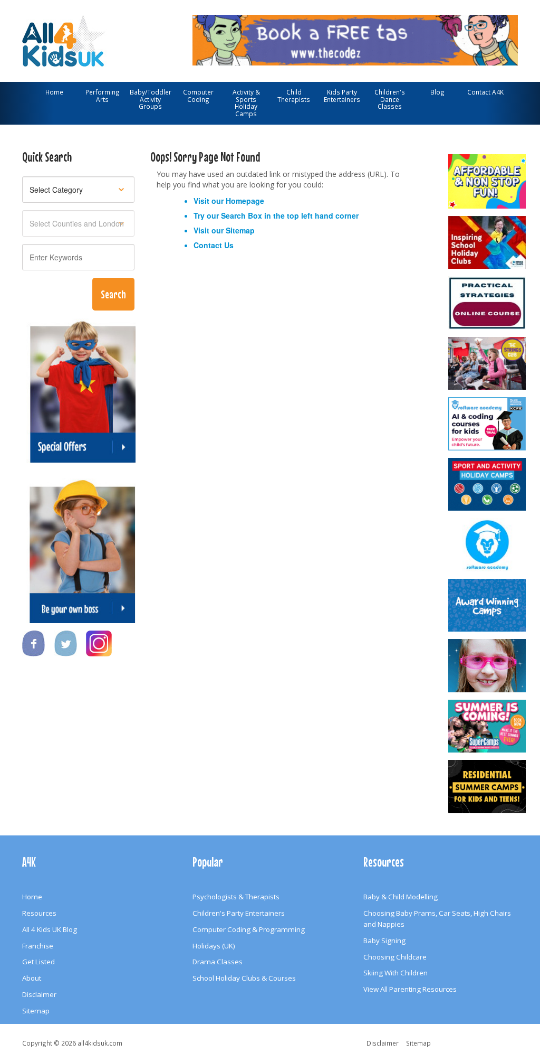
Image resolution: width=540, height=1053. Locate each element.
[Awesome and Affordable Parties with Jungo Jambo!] (487, 181)
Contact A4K (485, 92)
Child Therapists (293, 96)
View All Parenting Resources (410, 989)
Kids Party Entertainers (342, 96)
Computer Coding (198, 96)
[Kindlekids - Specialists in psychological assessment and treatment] (487, 303)
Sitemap (240, 230)
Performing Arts (102, 96)
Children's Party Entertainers (238, 913)
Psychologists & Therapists (235, 896)
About (31, 978)
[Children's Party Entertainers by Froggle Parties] (487, 665)
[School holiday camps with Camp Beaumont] (487, 605)
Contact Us (214, 245)
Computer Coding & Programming (248, 929)
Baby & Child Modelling (400, 896)
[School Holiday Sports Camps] (487, 242)
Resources (39, 913)
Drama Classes (217, 961)
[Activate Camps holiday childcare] (487, 484)
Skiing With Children (395, 972)
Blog (437, 92)
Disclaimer (39, 994)
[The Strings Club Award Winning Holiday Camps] (487, 363)
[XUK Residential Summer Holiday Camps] (487, 786)
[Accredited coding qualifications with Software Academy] (487, 423)
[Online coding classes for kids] (355, 38)
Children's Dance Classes (389, 99)
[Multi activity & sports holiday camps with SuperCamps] (487, 726)
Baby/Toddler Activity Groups (150, 99)
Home (54, 92)
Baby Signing (384, 940)
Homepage (245, 200)
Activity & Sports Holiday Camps (246, 103)
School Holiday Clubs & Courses (244, 978)
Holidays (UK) (213, 946)
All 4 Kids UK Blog (49, 929)
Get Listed (38, 961)
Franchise (37, 946)
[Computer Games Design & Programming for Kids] (487, 544)
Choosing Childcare (395, 957)
